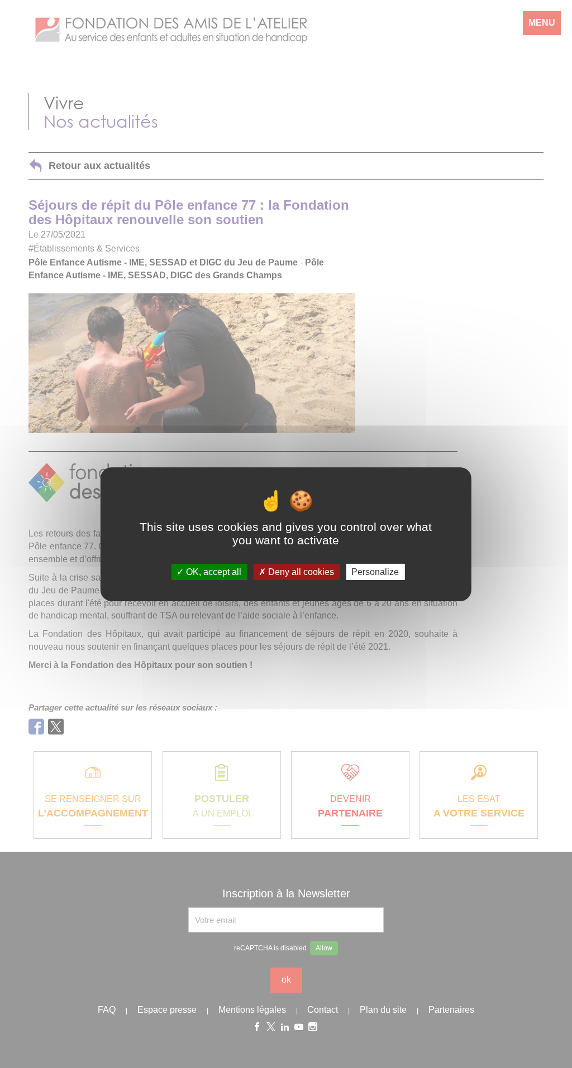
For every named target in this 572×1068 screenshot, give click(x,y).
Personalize (375, 571)
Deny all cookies (300, 571)
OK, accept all (212, 571)
